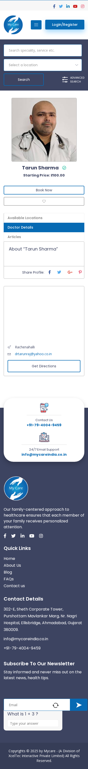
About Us (12, 565)
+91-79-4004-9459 (44, 425)
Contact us (14, 586)
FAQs (9, 579)
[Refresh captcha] (56, 705)
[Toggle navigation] (36, 24)
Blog (8, 572)
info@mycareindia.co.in (44, 454)
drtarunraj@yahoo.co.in (33, 354)
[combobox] (43, 65)
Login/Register (65, 24)
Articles (14, 236)
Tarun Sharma (40, 168)
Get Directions (44, 366)
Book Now (44, 190)
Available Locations (25, 217)
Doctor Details (20, 227)
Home (9, 558)
